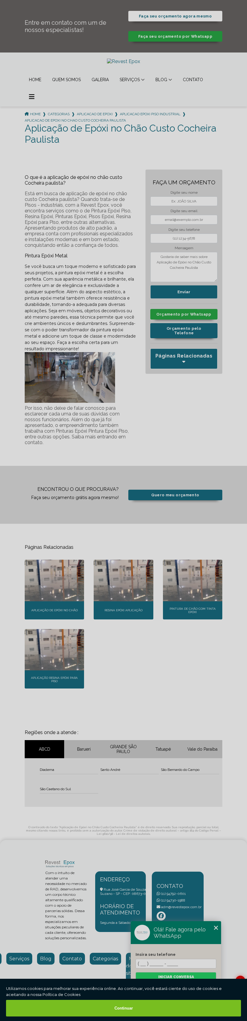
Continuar (123, 1008)
